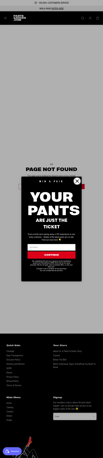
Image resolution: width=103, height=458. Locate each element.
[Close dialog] (77, 181)
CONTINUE (51, 255)
